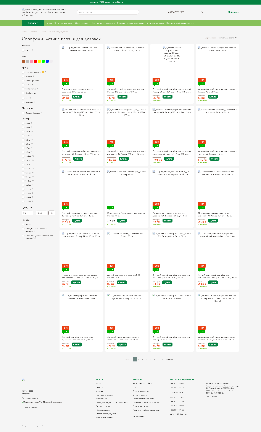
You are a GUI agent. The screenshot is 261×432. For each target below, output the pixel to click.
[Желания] (211, 12)
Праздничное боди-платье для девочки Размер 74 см (126, 214)
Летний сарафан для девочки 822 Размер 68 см (123, 276)
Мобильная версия (31, 407)
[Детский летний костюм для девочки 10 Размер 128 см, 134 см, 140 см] (81, 189)
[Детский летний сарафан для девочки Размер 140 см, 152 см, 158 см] (126, 65)
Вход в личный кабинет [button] (143, 383)
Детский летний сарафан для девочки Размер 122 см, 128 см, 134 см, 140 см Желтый (216, 339)
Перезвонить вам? (176, 392)
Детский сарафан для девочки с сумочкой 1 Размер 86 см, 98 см (77, 338)
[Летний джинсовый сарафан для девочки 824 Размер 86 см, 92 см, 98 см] (217, 251)
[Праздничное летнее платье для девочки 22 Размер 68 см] (81, 65)
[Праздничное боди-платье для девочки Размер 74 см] (126, 189)
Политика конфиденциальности (180, 22)
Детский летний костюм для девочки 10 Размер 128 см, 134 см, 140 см (80, 214)
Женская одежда (103, 410)
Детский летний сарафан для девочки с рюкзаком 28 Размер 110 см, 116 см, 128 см (172, 153)
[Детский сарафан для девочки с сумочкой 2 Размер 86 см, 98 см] (126, 313)
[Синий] (47, 61)
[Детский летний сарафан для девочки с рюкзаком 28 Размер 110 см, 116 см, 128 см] (172, 127)
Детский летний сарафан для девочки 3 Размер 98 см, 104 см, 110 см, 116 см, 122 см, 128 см (172, 91)
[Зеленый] (43, 61)
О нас (49, 22)
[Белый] (51, 61)
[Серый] (27, 61)
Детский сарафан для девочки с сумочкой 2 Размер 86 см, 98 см (123, 338)
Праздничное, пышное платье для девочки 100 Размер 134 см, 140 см (170, 214)
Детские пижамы (103, 406)
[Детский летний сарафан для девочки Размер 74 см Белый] (172, 313)
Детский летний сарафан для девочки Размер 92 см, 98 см (216, 90)
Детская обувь (102, 398)
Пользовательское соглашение (130, 22)
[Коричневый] (23, 61)
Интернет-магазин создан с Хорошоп (35, 426)
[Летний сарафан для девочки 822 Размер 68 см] (126, 251)
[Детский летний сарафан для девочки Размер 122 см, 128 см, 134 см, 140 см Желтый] (217, 313)
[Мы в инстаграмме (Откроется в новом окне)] (146, 12)
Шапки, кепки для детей (106, 413)
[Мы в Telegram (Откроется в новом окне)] (155, 12)
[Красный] (35, 61)
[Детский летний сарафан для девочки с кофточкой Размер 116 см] (217, 127)
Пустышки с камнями (104, 394)
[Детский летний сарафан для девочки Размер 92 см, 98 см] (217, 65)
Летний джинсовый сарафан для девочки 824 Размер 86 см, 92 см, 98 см (217, 276)
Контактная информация (103, 22)
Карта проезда (211, 396)
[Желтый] (39, 61)
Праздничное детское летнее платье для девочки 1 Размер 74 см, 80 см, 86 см (80, 277)
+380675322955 (176, 12)
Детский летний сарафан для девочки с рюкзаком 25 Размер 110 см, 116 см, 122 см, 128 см (81, 153)
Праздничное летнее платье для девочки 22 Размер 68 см (77, 90)
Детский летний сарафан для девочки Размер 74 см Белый (171, 338)
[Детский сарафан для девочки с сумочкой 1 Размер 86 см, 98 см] (81, 313)
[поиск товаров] (136, 12)
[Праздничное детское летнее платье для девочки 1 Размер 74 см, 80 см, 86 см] (81, 251)
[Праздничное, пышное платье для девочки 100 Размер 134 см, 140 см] (172, 189)
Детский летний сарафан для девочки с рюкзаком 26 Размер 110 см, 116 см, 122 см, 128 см (126, 153)
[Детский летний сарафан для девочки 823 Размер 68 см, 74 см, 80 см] (172, 251)
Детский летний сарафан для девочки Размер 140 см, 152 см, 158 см (125, 90)
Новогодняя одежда (104, 417)
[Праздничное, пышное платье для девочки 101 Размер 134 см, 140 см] (217, 189)
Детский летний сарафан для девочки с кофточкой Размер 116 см (217, 152)
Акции (98, 383)
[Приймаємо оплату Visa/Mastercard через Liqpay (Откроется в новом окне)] (42, 402)
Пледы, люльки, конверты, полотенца (112, 402)
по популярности (226, 37)
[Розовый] (31, 61)
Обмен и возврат (82, 22)
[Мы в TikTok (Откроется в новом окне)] (159, 12)
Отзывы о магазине (155, 22)
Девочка (99, 387)
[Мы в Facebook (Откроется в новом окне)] (150, 12)
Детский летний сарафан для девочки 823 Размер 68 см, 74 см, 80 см (171, 276)
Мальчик (99, 391)
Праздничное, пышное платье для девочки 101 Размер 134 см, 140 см (215, 214)
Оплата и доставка (63, 22)
